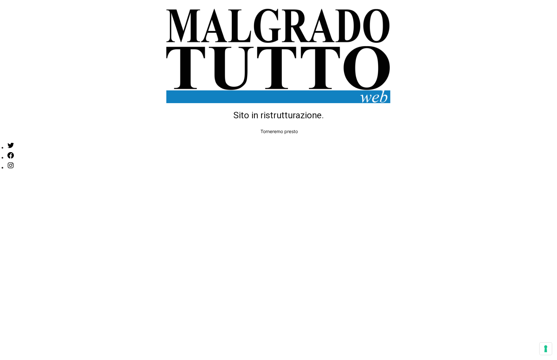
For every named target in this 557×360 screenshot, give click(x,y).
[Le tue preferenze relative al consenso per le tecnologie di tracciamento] (546, 349)
